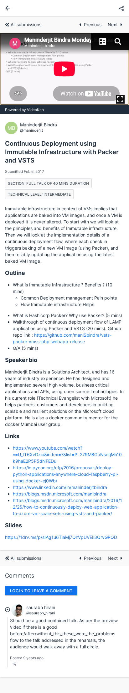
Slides (13, 525)
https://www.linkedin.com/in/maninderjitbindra (60, 487)
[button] (121, 8)
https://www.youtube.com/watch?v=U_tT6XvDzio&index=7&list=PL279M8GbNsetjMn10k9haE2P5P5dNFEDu (67, 454)
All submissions (26, 24)
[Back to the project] (6, 8)
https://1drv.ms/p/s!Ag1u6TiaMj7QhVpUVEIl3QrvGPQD (61, 537)
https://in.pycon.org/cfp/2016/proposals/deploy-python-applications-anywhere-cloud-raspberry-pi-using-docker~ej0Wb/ (65, 474)
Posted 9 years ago (27, 658)
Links (12, 436)
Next (113, 24)
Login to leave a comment (41, 590)
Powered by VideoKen (24, 109)
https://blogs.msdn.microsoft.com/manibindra (59, 493)
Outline (15, 273)
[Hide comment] (7, 609)
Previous (93, 24)
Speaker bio (21, 360)
